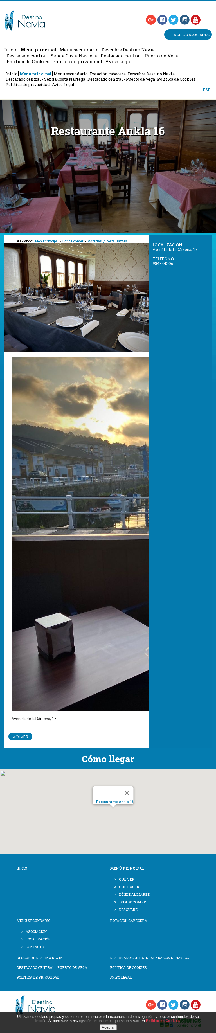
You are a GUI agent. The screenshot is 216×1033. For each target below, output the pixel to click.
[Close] (127, 793)
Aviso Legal (118, 61)
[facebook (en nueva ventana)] (162, 20)
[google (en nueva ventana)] (151, 20)
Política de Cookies (27, 61)
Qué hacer (129, 887)
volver (20, 736)
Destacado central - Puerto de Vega (140, 55)
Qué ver (126, 879)
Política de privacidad (77, 61)
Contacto (35, 946)
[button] (113, 815)
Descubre (128, 909)
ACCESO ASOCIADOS (192, 35)
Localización (38, 939)
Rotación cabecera (108, 73)
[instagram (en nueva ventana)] (184, 20)
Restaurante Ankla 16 (115, 802)
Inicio (10, 50)
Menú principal (39, 50)
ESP (207, 90)
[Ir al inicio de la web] (28, 28)
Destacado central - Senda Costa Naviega (52, 55)
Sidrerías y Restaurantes (107, 241)
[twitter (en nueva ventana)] (173, 20)
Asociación (36, 931)
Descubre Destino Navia (128, 50)
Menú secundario (79, 50)
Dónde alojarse (134, 894)
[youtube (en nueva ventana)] (195, 20)
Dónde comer (72, 241)
